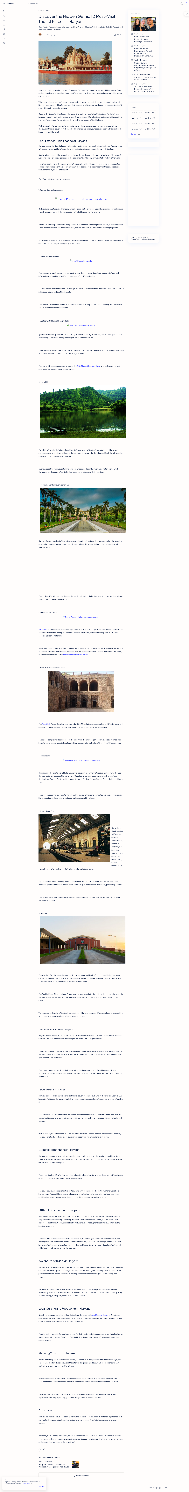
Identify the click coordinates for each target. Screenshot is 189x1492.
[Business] (4, 29)
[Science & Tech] (4, 20)
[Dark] (181, 3)
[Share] (120, 35)
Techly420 (54, 1488)
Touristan (11, 3)
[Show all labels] (135, 134)
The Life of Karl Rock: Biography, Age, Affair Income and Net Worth (144, 89)
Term (132, 237)
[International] (4, 34)
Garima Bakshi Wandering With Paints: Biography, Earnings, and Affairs (145, 66)
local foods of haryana (101, 1315)
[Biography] (143, 33)
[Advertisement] (81, 568)
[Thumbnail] (75, 1464)
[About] (4, 43)
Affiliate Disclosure (148, 239)
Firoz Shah (46, 724)
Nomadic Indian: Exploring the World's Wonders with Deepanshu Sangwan (143, 52)
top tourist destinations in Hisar (75, 655)
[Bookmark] (185, 3)
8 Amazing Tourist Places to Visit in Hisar (145, 78)
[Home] (4, 11)
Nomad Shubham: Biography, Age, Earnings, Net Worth (143, 39)
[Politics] (4, 25)
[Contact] (4, 38)
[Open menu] (4, 3)
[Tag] (49, 1461)
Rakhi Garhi (42, 629)
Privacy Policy (135, 239)
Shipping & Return (142, 237)
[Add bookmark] (115, 35)
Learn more (26, 1483)
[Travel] (4, 15)
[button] (153, 19)
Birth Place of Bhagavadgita (88, 366)
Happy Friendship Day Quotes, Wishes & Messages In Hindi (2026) (53, 1465)
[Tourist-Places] (145, 74)
